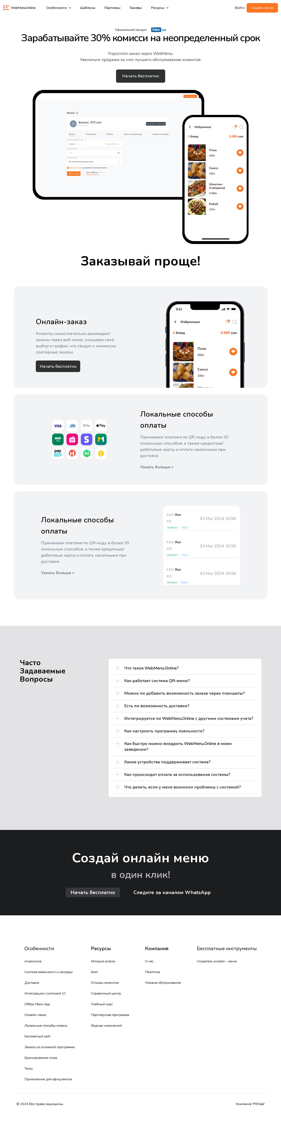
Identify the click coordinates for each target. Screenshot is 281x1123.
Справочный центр (106, 993)
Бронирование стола (40, 1058)
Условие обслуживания (163, 982)
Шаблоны (87, 8)
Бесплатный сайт (37, 1036)
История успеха (103, 961)
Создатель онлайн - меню (217, 961)
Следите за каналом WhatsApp (172, 892)
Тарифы (135, 8)
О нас (149, 961)
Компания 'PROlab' (250, 1104)
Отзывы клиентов (105, 982)
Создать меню (262, 8)
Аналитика (32, 961)
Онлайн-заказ (35, 1015)
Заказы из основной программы (49, 1047)
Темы (28, 1068)
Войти (240, 8)
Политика (152, 972)
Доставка (31, 982)
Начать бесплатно (140, 76)
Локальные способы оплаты (45, 1025)
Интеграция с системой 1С (45, 993)
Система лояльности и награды (48, 972)
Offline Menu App (37, 1004)
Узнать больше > (157, 467)
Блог (94, 972)
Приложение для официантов (48, 1079)
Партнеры (112, 8)
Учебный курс (102, 1004)
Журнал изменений (106, 1025)
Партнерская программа (110, 1015)
